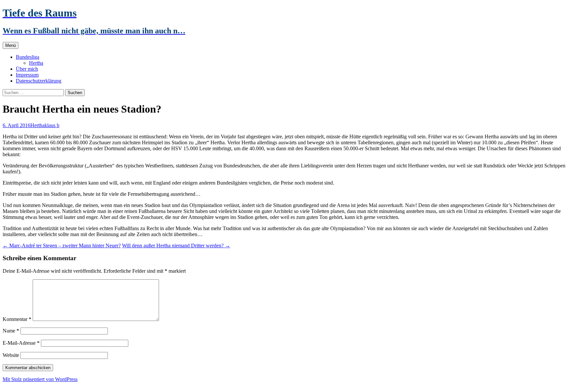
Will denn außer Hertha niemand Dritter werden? (176, 245)
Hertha (36, 63)
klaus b (52, 125)
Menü (10, 45)
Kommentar (17, 319)
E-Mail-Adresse (21, 343)
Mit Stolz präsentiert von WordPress (40, 379)
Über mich (27, 69)
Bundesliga (27, 57)
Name (11, 330)
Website (11, 355)
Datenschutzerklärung (38, 81)
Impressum (27, 75)
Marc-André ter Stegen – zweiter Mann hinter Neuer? (62, 245)
